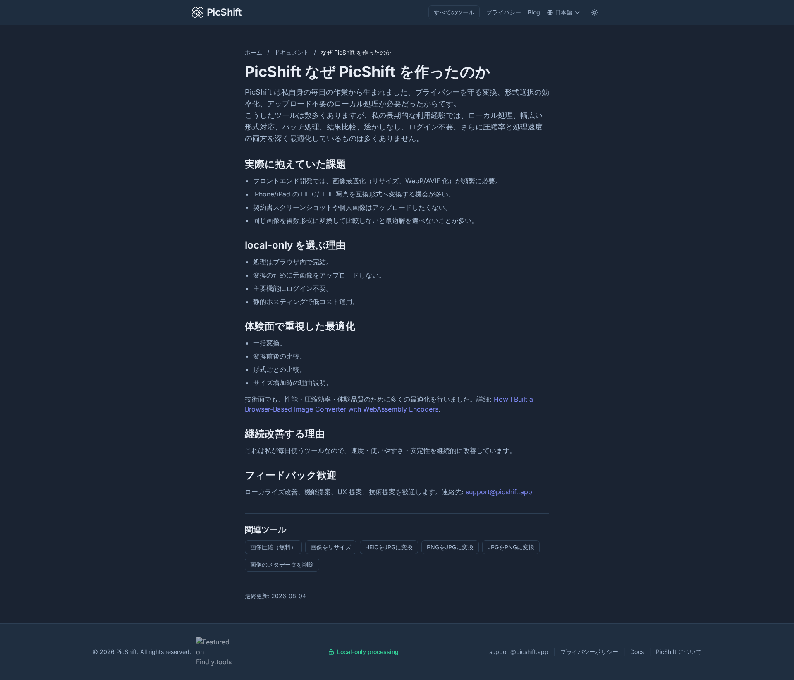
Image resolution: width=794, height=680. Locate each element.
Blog (534, 12)
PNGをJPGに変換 (450, 547)
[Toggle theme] (594, 12)
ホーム (253, 52)
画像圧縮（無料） (273, 547)
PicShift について (678, 651)
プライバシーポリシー (589, 651)
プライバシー (503, 12)
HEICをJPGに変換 (389, 547)
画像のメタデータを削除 (282, 564)
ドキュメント (291, 52)
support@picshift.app (499, 492)
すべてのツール (454, 12)
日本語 (563, 12)
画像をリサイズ (331, 547)
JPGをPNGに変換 (511, 547)
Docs (637, 651)
